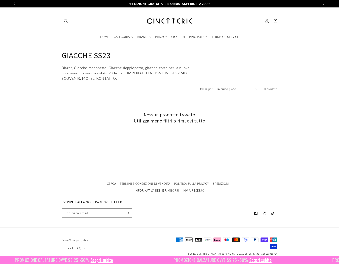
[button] (66, 21)
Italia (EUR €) (73, 248)
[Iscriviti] (127, 213)
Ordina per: (206, 89)
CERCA (111, 183)
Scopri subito (98, 260)
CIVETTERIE (203, 254)
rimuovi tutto (191, 121)
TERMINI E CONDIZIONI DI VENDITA (145, 183)
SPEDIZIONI (221, 183)
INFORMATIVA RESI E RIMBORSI (157, 190)
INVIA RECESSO (193, 190)
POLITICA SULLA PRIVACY (191, 183)
